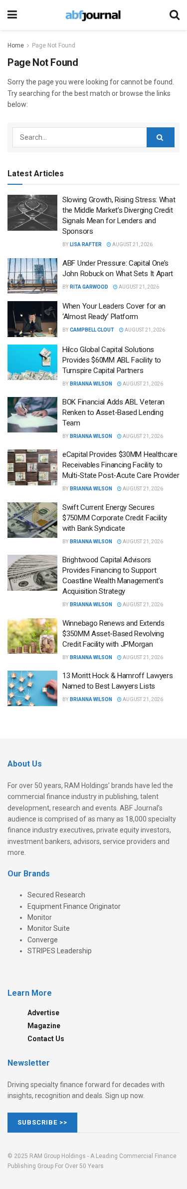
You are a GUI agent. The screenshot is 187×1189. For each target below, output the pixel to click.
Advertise (43, 1013)
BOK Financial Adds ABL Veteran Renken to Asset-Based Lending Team (113, 412)
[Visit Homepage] (93, 15)
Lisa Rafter (86, 244)
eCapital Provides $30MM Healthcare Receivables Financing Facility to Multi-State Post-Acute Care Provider (120, 465)
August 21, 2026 (132, 244)
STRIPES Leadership (59, 951)
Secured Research (56, 895)
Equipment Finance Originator (74, 906)
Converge (42, 940)
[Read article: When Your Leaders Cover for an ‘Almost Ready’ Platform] (32, 319)
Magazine (43, 1026)
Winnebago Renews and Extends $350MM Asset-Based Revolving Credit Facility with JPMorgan (113, 634)
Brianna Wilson (91, 384)
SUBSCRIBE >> (42, 1122)
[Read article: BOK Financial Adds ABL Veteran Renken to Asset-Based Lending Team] (32, 415)
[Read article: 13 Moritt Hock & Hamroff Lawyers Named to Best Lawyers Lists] (32, 689)
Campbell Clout (92, 330)
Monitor (39, 917)
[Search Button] (175, 15)
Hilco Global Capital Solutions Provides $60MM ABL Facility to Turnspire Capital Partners (111, 360)
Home (15, 45)
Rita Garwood (89, 287)
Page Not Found (53, 45)
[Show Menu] (12, 15)
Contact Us (45, 1039)
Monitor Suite (48, 928)
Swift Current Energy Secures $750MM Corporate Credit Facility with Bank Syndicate (114, 518)
